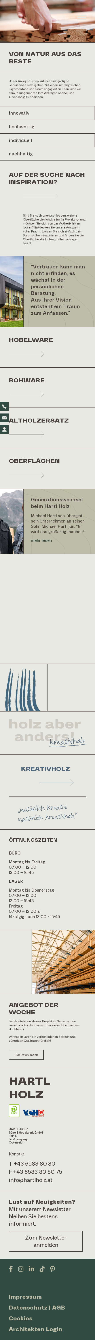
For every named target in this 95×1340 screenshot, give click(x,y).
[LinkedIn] (31, 1269)
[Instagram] (21, 1269)
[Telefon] (4, 406)
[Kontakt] (4, 429)
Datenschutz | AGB (37, 1307)
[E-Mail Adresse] (4, 417)
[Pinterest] (52, 1269)
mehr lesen (41, 540)
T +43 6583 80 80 (32, 1164)
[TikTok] (42, 1269)
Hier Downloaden (26, 1055)
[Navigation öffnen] (81, 17)
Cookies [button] (20, 1318)
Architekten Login (35, 1329)
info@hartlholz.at (31, 1180)
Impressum (25, 1297)
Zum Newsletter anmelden (45, 1241)
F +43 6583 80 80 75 (35, 1172)
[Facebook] (11, 1269)
